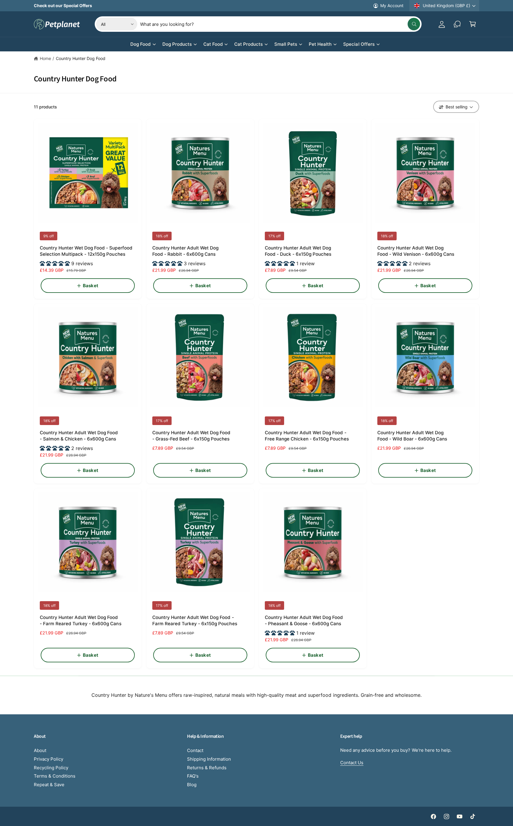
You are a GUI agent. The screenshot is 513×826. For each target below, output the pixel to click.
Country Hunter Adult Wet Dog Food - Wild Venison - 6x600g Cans (416, 251)
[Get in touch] (457, 24)
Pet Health (320, 44)
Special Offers (358, 44)
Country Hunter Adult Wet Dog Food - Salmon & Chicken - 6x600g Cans (79, 436)
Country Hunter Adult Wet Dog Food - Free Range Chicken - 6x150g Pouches (307, 436)
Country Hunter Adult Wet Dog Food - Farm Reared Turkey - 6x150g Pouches (194, 620)
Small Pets (285, 44)
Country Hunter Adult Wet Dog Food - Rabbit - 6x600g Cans (185, 251)
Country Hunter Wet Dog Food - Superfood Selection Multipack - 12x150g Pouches (86, 251)
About (40, 750)
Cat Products (248, 44)
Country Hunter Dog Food (80, 58)
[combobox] (280, 24)
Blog (192, 784)
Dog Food (140, 44)
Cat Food (213, 44)
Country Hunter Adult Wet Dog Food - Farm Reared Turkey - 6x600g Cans (80, 620)
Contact (195, 750)
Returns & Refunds (207, 767)
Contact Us (351, 762)
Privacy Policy (48, 759)
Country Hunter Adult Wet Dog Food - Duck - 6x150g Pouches (298, 251)
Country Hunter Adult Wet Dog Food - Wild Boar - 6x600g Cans (412, 436)
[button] (472, 24)
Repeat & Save (49, 784)
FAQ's (193, 776)
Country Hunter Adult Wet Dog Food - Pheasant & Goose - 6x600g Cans (304, 620)
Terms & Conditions (54, 776)
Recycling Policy (51, 767)
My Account (391, 5)
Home (45, 58)
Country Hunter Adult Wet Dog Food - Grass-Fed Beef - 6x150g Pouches (191, 436)
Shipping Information (209, 759)
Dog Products (177, 44)
